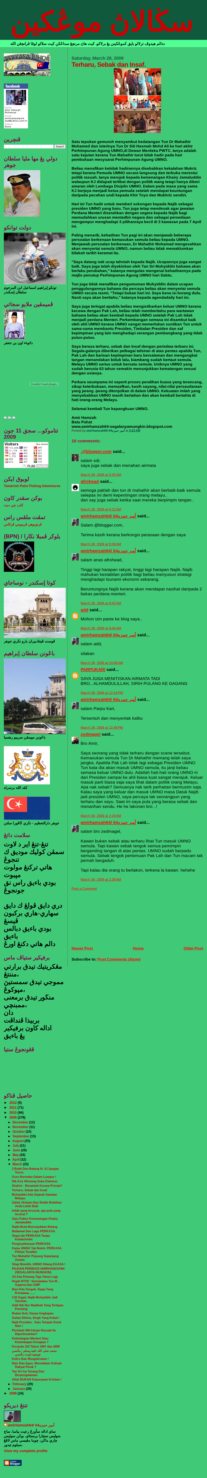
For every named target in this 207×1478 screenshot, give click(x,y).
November (21, 1127)
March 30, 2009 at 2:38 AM (101, 880)
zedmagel (90, 734)
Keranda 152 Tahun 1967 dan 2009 (36, 1346)
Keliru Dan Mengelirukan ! (30, 1358)
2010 (13, 1113)
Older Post (193, 948)
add (84, 609)
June (17, 1150)
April (16, 1159)
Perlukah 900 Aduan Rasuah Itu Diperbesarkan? (34, 1332)
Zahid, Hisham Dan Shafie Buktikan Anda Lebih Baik (37, 1204)
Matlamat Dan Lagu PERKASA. (34, 1231)
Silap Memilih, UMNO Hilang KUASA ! (38, 1264)
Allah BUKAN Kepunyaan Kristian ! (37, 1379)
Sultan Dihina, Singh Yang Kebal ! (35, 1317)
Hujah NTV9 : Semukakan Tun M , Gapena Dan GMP (35, 1282)
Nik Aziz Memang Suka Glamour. (35, 1181)
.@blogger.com (96, 451)
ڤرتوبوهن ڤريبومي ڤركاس (23, 524)
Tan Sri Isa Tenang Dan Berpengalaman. (28, 1373)
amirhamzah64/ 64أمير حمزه (108, 516)
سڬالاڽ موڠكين (102, 21)
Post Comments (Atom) (118, 959)
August (18, 1141)
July (16, 1145)
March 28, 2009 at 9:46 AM (101, 628)
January (19, 1388)
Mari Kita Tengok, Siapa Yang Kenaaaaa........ (32, 1291)
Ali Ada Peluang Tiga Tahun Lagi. (35, 1276)
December (21, 1122)
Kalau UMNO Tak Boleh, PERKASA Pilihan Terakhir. (36, 1249)
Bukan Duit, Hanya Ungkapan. (33, 1313)
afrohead (90, 481)
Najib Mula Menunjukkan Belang (34, 1226)
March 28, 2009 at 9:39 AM (101, 544)
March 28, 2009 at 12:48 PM (102, 728)
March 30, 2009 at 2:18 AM (101, 816)
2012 (13, 1103)
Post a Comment (84, 889)
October (19, 1131)
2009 (13, 1117)
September (21, 1136)
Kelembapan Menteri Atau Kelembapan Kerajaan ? (30, 1340)
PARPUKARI (93, 669)
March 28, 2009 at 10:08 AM (102, 663)
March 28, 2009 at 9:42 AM (101, 603)
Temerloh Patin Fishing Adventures (32, 486)
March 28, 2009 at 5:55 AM (101, 475)
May (16, 1155)
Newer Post (82, 948)
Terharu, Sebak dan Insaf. (30, 1190)
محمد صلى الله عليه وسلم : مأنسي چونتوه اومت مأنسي (34, 1352)
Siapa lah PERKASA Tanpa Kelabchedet (31, 1237)
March (18, 1164)
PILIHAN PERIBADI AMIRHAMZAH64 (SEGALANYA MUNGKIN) (38, 1270)
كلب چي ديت (13, 505)
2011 (13, 1107)
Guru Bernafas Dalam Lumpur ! (34, 1176)
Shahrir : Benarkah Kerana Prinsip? (37, 1185)
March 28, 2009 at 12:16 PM (102, 693)
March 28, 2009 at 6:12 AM (101, 509)
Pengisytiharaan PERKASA (31, 1243)
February (20, 1384)
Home (138, 948)
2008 (13, 1393)
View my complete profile (26, 1451)
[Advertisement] (102, 916)
